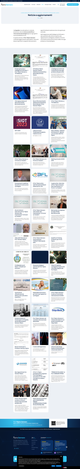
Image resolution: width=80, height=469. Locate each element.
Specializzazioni (27, 4)
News (43, 4)
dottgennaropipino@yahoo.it (65, 0)
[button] (40, 447)
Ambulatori (38, 4)
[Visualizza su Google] (42, 453)
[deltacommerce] (64, 467)
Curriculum (33, 4)
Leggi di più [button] (44, 446)
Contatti (54, 4)
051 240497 (75, 0)
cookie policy (38, 460)
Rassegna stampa (48, 4)
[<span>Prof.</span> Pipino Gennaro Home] (7, 4)
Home (39, 17)
